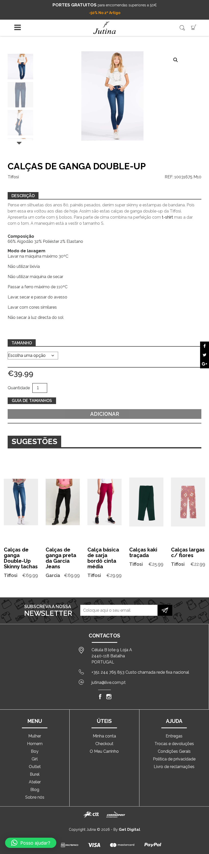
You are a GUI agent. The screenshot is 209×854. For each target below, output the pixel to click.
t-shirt (167, 217)
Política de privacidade (174, 759)
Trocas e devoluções (174, 743)
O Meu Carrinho (104, 751)
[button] (175, 60)
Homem (35, 743)
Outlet (35, 766)
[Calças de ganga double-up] (204, 346)
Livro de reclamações (174, 766)
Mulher (34, 736)
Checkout (104, 743)
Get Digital (129, 829)
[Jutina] (104, 27)
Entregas (174, 736)
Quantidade (19, 387)
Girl (35, 759)
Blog (34, 789)
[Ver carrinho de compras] (193, 26)
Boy (34, 751)
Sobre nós (34, 797)
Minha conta (104, 736)
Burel (35, 774)
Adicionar (104, 414)
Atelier (35, 782)
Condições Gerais (174, 751)
